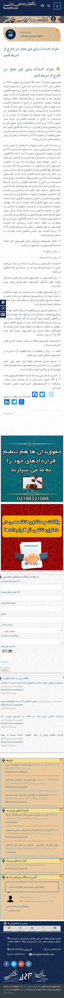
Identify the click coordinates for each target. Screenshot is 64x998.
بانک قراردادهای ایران (32, 986)
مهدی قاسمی (10, 976)
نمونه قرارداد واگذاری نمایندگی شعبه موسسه (26, 794)
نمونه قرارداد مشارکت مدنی (18, 764)
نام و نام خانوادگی (10, 581)
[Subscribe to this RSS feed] (57, 30)
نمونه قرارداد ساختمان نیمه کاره (20, 779)
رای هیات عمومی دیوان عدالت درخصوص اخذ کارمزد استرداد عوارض (32, 682)
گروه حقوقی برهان (25, 976)
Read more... (9, 413)
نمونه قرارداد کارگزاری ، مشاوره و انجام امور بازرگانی (32, 844)
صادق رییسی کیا (41, 976)
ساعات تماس (7, 624)
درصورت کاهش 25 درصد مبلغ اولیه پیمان (20, 701)
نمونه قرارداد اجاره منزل (17, 906)
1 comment (10, 852)
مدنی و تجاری (26, 768)
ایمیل (3, 613)
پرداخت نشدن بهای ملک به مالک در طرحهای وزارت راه (32, 716)
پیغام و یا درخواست (9, 635)
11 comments (11, 822)
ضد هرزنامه (8, 646)
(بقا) (21, 986)
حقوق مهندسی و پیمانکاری (31, 36)
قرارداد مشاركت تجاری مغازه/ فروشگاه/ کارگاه (26, 814)
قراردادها (23, 989)
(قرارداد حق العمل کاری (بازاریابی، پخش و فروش (28, 829)
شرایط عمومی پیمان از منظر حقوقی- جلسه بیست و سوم (32, 734)
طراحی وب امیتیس (8, 990)
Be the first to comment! (12, 690)
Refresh (4, 661)
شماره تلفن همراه (10, 592)
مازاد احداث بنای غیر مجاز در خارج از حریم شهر (31, 51)
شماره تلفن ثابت (8, 603)
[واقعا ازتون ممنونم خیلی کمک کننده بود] (11, 899)
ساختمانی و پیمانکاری (37, 783)
